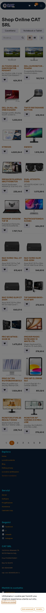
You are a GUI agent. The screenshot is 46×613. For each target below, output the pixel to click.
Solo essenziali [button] (27, 609)
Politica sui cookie (8, 602)
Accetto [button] (39, 609)
